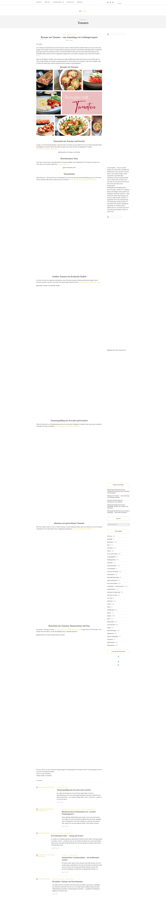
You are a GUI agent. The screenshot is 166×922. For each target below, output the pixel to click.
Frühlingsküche (111, 559)
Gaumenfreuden (111, 565)
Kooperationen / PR (58, 2)
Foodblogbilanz (111, 557)
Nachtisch (110, 601)
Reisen (109, 613)
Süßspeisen (110, 633)
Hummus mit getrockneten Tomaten (82, 570)
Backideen (54, 874)
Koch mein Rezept (112, 583)
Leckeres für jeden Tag (113, 592)
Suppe (109, 627)
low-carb (109, 598)
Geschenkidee (111, 568)
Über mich (47, 2)
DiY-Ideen (110, 548)
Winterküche (111, 645)
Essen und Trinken (58, 920)
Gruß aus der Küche (112, 571)
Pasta (108, 607)
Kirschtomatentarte (63, 164)
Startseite (39, 2)
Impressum (79, 2)
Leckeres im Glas (112, 595)
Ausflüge (109, 539)
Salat (108, 618)
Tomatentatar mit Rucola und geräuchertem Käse (82, 179)
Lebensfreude (111, 589)
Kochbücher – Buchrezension (115, 586)
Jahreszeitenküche (112, 580)
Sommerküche (71, 34)
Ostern (109, 604)
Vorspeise (65, 828)
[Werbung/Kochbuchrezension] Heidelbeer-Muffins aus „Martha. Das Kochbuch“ (117, 506)
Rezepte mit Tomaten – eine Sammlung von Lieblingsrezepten (69, 37)
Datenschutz (70, 2)
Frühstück (110, 562)
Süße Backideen (111, 630)
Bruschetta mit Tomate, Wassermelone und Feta (67, 671)
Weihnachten (111, 642)
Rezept (64, 34)
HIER (37, 55)
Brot (108, 545)
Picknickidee (110, 610)
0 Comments (39, 821)
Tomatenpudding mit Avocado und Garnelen (67, 467)
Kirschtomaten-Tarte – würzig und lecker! (67, 877)
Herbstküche (110, 574)
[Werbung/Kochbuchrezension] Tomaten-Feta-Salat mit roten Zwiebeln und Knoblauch (118, 491)
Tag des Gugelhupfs (112, 636)
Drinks (109, 551)
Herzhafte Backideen (113, 577)
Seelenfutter (110, 621)
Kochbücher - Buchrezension (71, 850)
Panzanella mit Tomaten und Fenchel (46, 149)
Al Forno (65, 896)
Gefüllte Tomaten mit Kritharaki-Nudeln (90, 323)
